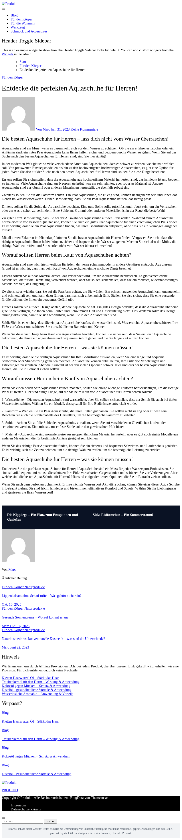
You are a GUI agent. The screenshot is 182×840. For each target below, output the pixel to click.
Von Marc (43, 129)
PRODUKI (10, 790)
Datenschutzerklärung (26, 809)
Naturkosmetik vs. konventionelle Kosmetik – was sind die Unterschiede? (53, 639)
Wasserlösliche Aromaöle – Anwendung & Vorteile (37, 694)
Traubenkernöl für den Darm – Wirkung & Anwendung (40, 682)
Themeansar (99, 798)
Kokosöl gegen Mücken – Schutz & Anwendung (36, 686)
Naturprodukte (34, 587)
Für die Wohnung (23, 23)
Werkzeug (18, 27)
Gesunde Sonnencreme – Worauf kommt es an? (35, 617)
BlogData (77, 798)
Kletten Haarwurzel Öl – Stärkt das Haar (30, 678)
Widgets (8, 54)
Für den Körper (21, 19)
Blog (14, 15)
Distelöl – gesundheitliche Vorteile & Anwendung (36, 690)
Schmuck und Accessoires (29, 31)
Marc (12, 569)
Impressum (18, 805)
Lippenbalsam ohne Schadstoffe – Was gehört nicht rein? (41, 596)
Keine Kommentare (84, 129)
